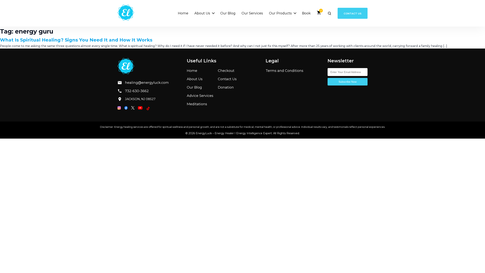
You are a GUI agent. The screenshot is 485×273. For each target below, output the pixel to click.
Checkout (226, 71)
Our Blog (227, 13)
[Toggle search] (329, 13)
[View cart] (319, 14)
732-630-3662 (137, 91)
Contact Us (352, 13)
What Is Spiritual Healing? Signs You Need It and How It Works (76, 40)
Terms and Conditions (284, 71)
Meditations (197, 104)
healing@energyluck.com (144, 83)
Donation (226, 87)
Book (306, 13)
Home (183, 13)
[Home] (125, 13)
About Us (202, 13)
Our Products (280, 13)
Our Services (252, 13)
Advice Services (200, 96)
